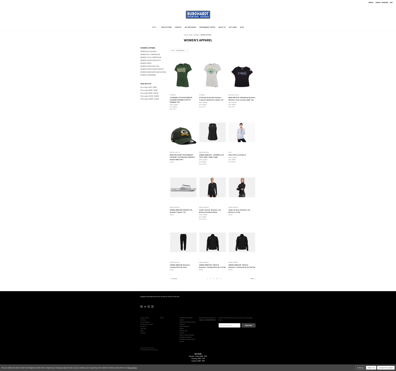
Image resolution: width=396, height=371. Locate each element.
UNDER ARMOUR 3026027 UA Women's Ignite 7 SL (181, 211)
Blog (242, 27)
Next (252, 279)
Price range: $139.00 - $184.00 (149, 96)
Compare (182, 75)
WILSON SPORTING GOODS (188, 322)
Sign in (378, 2)
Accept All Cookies (386, 368)
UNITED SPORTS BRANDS (187, 335)
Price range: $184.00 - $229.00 (149, 99)
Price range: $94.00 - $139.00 (149, 93)
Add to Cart (183, 136)
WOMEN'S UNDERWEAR (148, 75)
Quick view (181, 71)
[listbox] (182, 50)
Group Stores (166, 27)
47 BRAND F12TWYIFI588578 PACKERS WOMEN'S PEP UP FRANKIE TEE (181, 99)
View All (182, 341)
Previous (174, 279)
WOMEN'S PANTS (145, 63)
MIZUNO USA (183, 331)
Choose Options (183, 79)
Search (370, 2)
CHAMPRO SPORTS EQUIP (187, 339)
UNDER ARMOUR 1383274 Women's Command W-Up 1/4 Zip (212, 266)
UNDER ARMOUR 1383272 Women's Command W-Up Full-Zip (241, 266)
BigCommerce (150, 348)
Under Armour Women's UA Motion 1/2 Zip (239, 211)
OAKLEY (182, 333)
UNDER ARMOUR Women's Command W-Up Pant (180, 266)
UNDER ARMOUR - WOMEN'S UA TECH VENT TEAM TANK (211, 156)
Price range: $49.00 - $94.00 (148, 90)
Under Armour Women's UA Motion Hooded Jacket (210, 211)
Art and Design (190, 27)
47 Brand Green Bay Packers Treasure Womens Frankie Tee (211, 98)
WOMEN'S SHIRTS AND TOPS (149, 66)
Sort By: (173, 50)
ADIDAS (182, 328)
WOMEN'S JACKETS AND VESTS (150, 60)
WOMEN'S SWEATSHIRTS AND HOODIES (153, 72)
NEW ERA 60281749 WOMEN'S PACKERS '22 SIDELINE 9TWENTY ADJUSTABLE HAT (182, 157)
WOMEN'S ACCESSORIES (148, 51)
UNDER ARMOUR (184, 326)
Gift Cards (233, 27)
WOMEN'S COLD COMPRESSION (150, 57)
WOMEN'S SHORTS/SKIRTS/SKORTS (152, 69)
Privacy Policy (132, 368)
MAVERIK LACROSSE (186, 337)
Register (385, 2)
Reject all (371, 368)
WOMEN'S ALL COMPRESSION (150, 54)
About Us (222, 27)
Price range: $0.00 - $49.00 (148, 87)
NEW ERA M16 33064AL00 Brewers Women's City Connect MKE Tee (241, 98)
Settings (360, 368)
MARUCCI (182, 324)
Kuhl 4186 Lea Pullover (237, 155)
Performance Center (207, 27)
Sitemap (143, 333)
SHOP (154, 27)
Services (178, 27)
